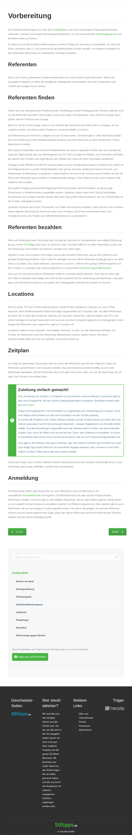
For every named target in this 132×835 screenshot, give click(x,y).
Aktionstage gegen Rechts (30, 635)
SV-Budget (29, 244)
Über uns (83, 713)
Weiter (115, 532)
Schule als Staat (25, 581)
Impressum (84, 725)
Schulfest (21, 627)
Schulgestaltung (25, 589)
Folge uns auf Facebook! (31, 656)
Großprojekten (59, 29)
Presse (82, 721)
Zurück (19, 532)
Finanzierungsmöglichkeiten (95, 268)
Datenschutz (85, 730)
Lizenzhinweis (85, 717)
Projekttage (22, 620)
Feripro (30, 405)
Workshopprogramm (107, 34)
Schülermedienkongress (29, 604)
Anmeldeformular (32, 495)
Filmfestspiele (24, 596)
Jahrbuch (21, 612)
